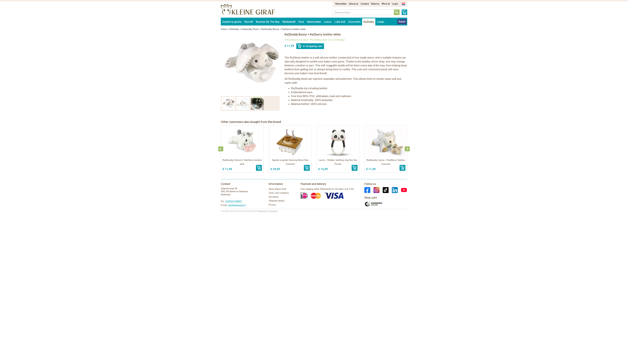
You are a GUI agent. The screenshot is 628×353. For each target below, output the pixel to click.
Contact (365, 3)
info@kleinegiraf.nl (237, 205)
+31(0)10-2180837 (233, 201)
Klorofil (248, 21)
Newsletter (341, 3)
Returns (375, 3)
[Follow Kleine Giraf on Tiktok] (384, 190)
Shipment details (277, 201)
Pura (301, 21)
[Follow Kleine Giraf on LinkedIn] (393, 190)
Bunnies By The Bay (267, 21)
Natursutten (314, 21)
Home (224, 29)
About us (353, 3)
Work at (386, 3)
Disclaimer (274, 197)
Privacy (272, 204)
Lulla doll (339, 21)
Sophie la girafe (231, 21)
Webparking (263, 211)
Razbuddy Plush (250, 29)
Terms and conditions (279, 193)
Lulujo (380, 21)
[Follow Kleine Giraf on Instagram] (374, 190)
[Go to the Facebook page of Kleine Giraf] (367, 190)
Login (395, 3)
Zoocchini (354, 21)
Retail (402, 21)
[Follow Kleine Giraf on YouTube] (402, 190)
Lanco (327, 21)
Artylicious (274, 211)
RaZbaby (368, 21)
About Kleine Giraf (277, 189)
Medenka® (289, 21)
